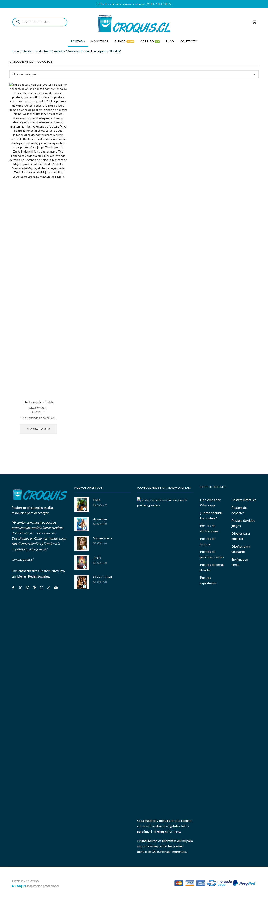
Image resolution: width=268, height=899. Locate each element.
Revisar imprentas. (173, 851)
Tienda (124, 41)
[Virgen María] (81, 543)
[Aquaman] (81, 524)
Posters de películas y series (212, 554)
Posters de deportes (239, 510)
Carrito (149, 41)
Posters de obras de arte (212, 567)
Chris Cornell (102, 577)
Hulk (96, 499)
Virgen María (102, 538)
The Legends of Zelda (38, 402)
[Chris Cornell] (81, 582)
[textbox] (131, 74)
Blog (170, 41)
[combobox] (134, 74)
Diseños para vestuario (240, 549)
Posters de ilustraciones (209, 528)
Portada (78, 41)
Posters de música (207, 541)
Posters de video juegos (243, 523)
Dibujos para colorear (240, 536)
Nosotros (99, 41)
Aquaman (100, 519)
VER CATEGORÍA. (165, 4)
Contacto (188, 41)
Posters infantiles (243, 500)
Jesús (97, 558)
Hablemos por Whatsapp (210, 502)
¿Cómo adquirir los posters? (211, 515)
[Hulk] (81, 504)
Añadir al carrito (38, 428)
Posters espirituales (208, 580)
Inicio (15, 51)
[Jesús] (81, 562)
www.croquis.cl (22, 559)
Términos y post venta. (26, 880)
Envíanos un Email (239, 562)
